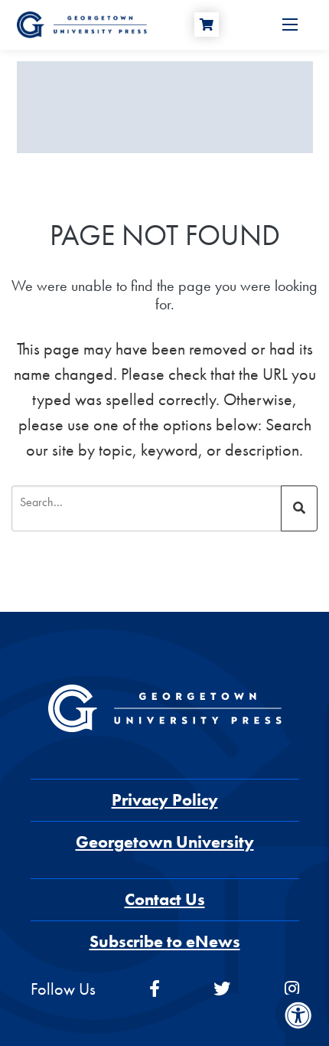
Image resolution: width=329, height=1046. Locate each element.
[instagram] (292, 989)
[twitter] (221, 989)
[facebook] (154, 989)
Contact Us (165, 899)
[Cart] (206, 24)
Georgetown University (165, 842)
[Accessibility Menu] (298, 1015)
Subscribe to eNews (165, 941)
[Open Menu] (290, 24)
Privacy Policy (165, 800)
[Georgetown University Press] (82, 23)
